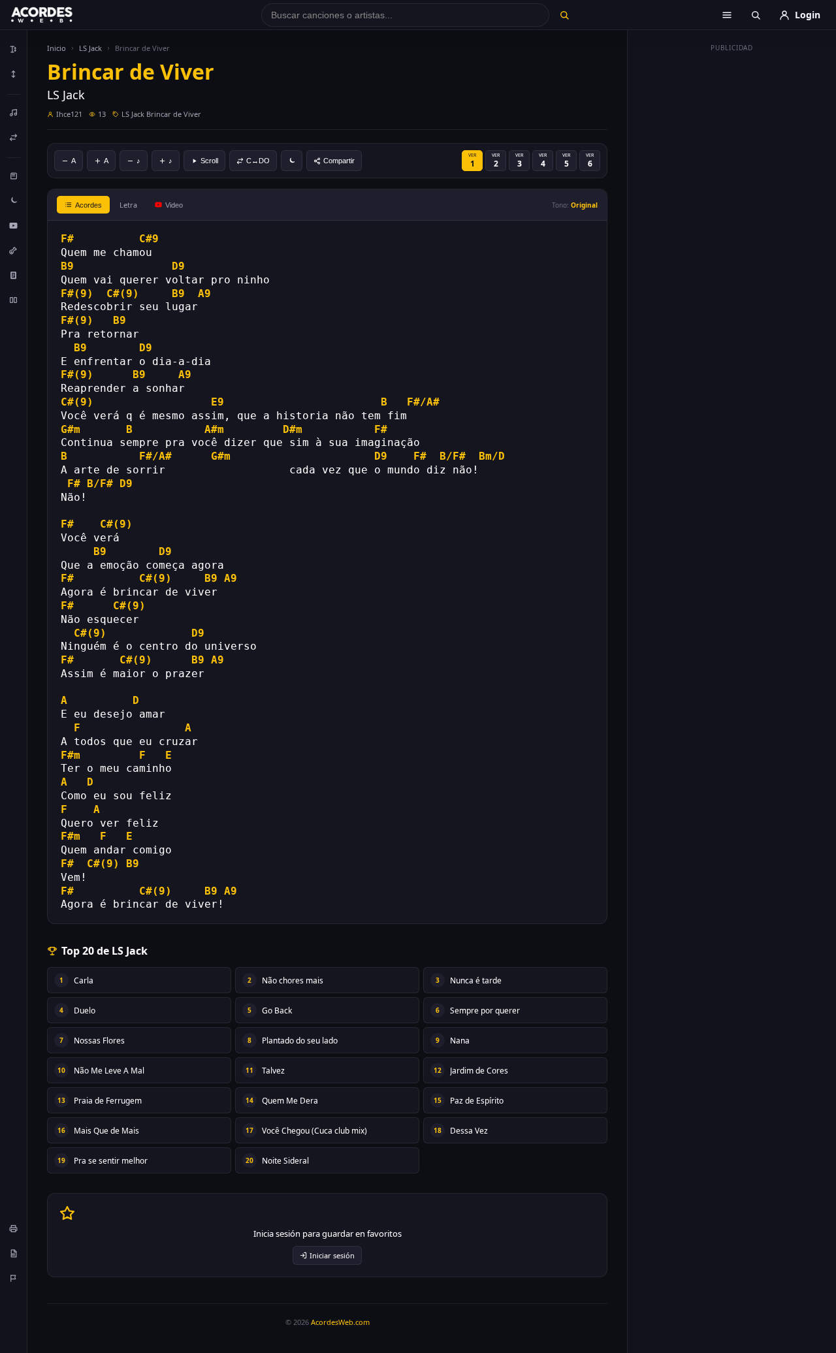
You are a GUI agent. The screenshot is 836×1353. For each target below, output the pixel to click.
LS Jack (90, 48)
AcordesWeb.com (340, 1322)
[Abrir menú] (727, 15)
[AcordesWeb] (58, 15)
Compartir (339, 161)
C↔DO (258, 161)
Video (174, 205)
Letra (128, 205)
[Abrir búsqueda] (755, 15)
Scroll (209, 161)
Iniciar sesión (332, 1255)
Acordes (88, 205)
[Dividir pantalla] (14, 300)
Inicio (56, 48)
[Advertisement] (732, 253)
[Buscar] (564, 15)
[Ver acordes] (14, 275)
